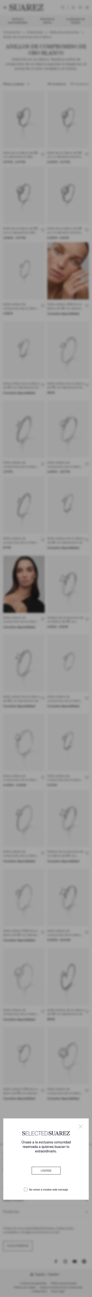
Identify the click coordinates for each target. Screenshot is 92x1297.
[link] (46, 1170)
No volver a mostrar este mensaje (48, 1189)
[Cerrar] (81, 1126)
